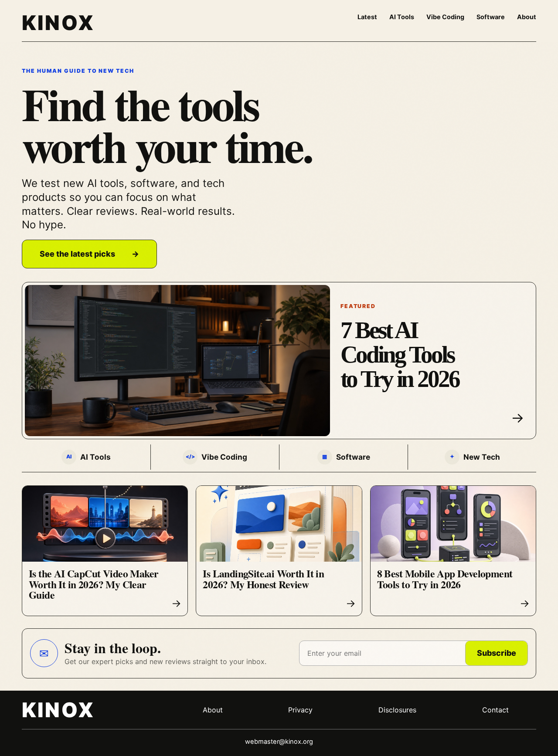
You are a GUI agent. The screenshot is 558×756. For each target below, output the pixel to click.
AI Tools (401, 16)
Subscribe (496, 653)
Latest (367, 16)
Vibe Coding (445, 16)
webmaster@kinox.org (279, 742)
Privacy (300, 709)
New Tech (475, 456)
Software (490, 16)
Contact (495, 709)
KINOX (58, 23)
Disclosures (397, 709)
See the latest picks (89, 253)
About (526, 16)
